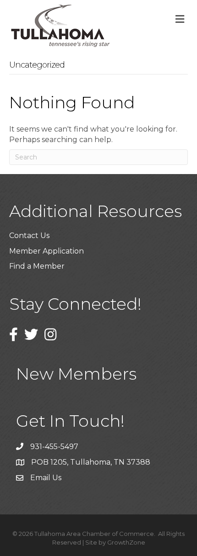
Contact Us (29, 235)
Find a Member (37, 266)
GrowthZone (126, 542)
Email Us (45, 477)
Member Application (46, 251)
